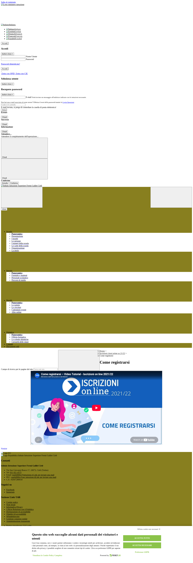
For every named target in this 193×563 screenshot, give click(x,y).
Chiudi (4, 117)
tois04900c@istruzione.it (33, 475)
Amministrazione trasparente (18, 521)
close (4, 209)
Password (30, 59)
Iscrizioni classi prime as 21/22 (112, 353)
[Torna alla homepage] (96, 186)
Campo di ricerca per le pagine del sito (17, 369)
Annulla (5, 183)
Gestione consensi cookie (16, 519)
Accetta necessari (142, 545)
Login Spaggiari (68, 102)
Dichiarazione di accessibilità (18, 512)
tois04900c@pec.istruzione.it (33, 477)
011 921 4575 (15, 472)
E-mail (28, 97)
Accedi (4, 43)
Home (102, 351)
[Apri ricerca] (171, 197)
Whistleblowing (12, 516)
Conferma (14, 183)
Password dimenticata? (10, 64)
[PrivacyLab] (115, 555)
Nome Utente (31, 56)
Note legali (10, 505)
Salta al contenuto (8, 2)
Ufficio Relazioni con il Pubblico (20, 509)
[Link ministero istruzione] (12, 4)
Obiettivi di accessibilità (16, 514)
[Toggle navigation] (22, 197)
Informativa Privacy (14, 507)
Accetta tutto (142, 538)
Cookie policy (12, 502)
